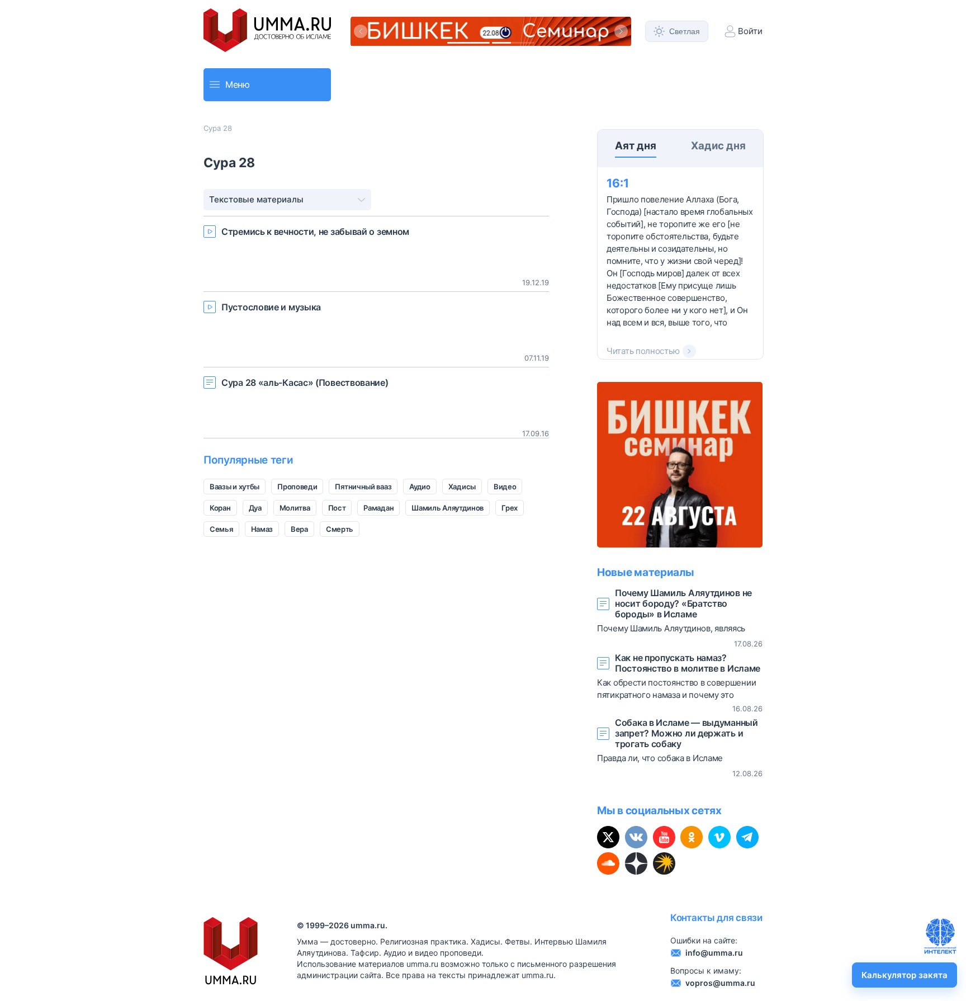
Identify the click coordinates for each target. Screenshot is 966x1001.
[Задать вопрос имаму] (940, 936)
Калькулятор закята (904, 975)
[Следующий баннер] (621, 31)
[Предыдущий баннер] (360, 31)
